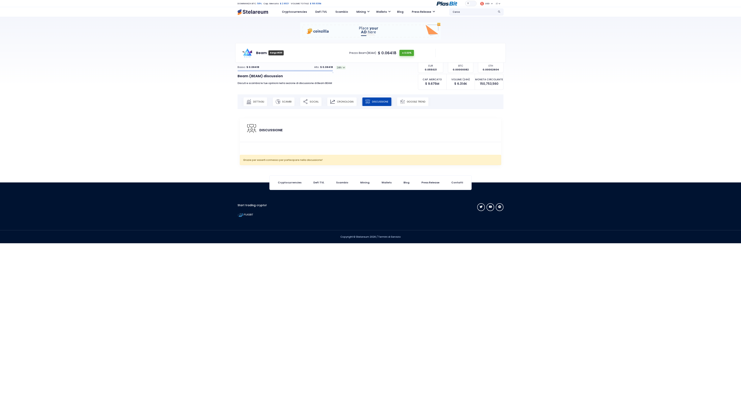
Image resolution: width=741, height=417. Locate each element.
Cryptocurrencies (294, 12)
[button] (446, 3)
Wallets (386, 182)
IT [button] (497, 3)
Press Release (430, 182)
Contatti (457, 182)
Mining (365, 182)
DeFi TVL (321, 12)
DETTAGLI (258, 101)
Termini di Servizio (389, 237)
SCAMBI (287, 101)
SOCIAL (314, 101)
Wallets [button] (381, 12)
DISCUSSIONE (379, 101)
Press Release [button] (421, 12)
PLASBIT (248, 214)
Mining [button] (361, 12)
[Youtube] (490, 207)
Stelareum (362, 237)
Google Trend (415, 101)
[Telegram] (499, 207)
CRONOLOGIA (345, 101)
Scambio (341, 12)
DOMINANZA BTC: (247, 3)
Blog (400, 12)
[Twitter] (481, 207)
